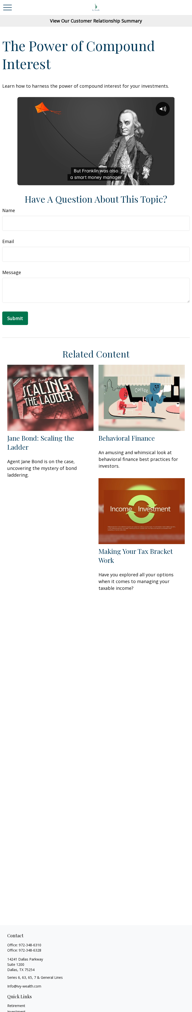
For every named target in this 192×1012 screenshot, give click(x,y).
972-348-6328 (30, 950)
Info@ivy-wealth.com (24, 986)
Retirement (16, 1005)
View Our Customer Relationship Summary (96, 21)
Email (8, 241)
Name (8, 210)
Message (11, 272)
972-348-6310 (30, 945)
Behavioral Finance (126, 437)
